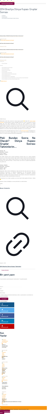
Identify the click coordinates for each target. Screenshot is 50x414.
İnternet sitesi (2, 292)
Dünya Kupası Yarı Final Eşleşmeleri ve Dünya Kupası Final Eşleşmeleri (15, 77)
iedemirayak (4, 305)
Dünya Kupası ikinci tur (6, 75)
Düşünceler (7, 409)
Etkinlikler (11, 409)
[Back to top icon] (1, 406)
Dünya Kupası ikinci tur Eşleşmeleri (8, 76)
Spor (28, 409)
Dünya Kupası (4, 16)
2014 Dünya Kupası (5, 68)
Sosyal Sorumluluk (22, 409)
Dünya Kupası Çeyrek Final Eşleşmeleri (9, 73)
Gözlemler (2, 409)
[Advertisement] (23, 26)
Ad (1, 288)
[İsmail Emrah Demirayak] (7, 1)
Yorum (1, 286)
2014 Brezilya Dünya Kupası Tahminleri (10, 266)
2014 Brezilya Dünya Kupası (7, 67)
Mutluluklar (16, 409)
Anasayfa (3, 15)
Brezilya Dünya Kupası (6, 70)
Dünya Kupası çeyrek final (7, 72)
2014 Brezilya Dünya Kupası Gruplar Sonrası (10, 18)
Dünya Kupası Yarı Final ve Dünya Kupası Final (10, 78)
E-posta (2, 290)
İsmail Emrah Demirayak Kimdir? (7, 3)
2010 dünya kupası (24, 130)
